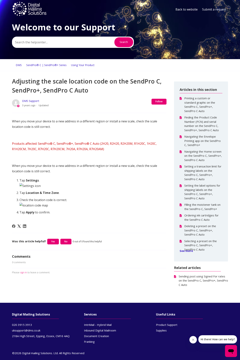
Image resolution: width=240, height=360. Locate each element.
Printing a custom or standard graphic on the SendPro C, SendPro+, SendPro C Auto (199, 104)
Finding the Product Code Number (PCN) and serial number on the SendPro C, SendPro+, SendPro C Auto (201, 123)
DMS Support (30, 101)
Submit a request (214, 9)
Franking (89, 341)
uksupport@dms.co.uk (26, 330)
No (66, 241)
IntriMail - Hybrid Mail (98, 325)
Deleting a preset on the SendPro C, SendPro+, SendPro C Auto (200, 230)
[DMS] (29, 15)
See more (186, 251)
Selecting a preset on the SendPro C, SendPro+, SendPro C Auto (200, 245)
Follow (159, 101)
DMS (19, 65)
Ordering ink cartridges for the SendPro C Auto (201, 217)
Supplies (161, 330)
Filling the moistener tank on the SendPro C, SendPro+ (202, 207)
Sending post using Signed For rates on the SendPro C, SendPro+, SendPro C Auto (203, 280)
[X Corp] (19, 226)
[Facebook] (13, 226)
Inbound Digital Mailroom (100, 330)
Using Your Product (82, 65)
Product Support (166, 325)
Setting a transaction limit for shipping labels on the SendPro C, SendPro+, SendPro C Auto (202, 172)
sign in (23, 272)
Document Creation (96, 336)
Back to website (187, 9)
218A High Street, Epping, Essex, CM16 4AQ (41, 336)
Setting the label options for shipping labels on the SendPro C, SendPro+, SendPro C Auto (202, 192)
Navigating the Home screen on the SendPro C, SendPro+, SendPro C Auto (203, 156)
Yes (53, 241)
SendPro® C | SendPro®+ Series (46, 65)
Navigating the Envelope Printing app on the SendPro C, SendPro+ (202, 141)
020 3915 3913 (22, 325)
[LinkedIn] (24, 226)
